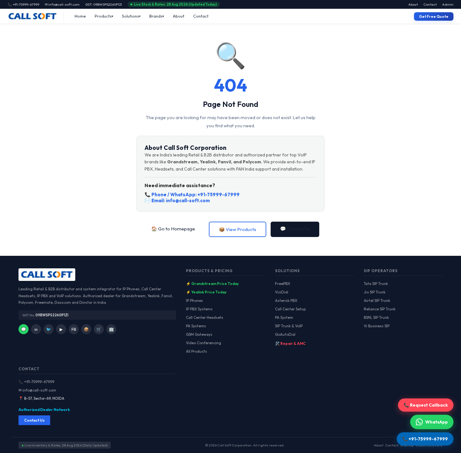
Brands (155, 15)
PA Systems (196, 326)
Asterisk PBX (286, 300)
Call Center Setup (290, 309)
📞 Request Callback (426, 405)
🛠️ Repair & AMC (290, 343)
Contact (430, 4)
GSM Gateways (199, 334)
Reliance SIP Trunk (379, 309)
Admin (447, 4)
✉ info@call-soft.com (62, 4)
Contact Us (34, 420)
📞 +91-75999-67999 (36, 381)
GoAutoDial (285, 334)
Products (103, 15)
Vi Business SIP (376, 326)
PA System (284, 317)
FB (74, 329)
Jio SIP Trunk (374, 292)
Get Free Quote (433, 16)
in (36, 329)
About (413, 4)
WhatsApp (436, 422)
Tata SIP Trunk (376, 283)
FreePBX (282, 283)
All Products (196, 351)
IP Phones (194, 300)
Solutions (130, 15)
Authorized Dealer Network (44, 409)
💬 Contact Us (295, 229)
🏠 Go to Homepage (173, 229)
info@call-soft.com (188, 200)
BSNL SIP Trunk (376, 317)
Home (80, 15)
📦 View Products (237, 229)
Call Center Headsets (204, 317)
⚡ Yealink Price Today (206, 292)
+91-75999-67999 (219, 195)
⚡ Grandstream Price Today (212, 283)
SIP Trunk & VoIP (289, 326)
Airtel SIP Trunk (377, 300)
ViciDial (281, 292)
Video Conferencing (203, 342)
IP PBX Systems (199, 309)
